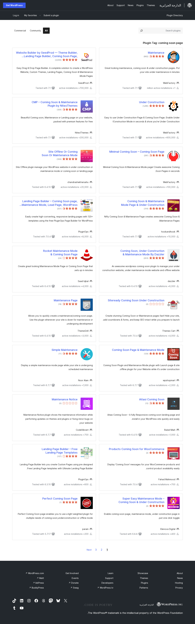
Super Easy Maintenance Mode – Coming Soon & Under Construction (141, 500)
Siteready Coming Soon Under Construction (136, 300)
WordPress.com (34, 573)
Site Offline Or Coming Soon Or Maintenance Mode (60, 153)
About (180, 573)
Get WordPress (14, 5)
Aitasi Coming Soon (151, 399)
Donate (74, 582)
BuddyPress (36, 587)
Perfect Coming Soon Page (60, 498)
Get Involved (72, 573)
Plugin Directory (175, 15)
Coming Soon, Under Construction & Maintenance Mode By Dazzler (142, 252)
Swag (74, 587)
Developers (107, 582)
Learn (110, 573)
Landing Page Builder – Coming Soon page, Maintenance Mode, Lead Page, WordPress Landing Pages (50, 203)
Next (89, 549)
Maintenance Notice (65, 399)
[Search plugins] (141, 31)
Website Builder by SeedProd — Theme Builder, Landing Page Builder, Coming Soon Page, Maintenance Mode (47, 54)
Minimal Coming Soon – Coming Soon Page (136, 151)
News (180, 578)
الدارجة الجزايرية (147, 604)
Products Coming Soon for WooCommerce (136, 449)
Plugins (144, 582)
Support (109, 578)
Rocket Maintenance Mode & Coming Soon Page (60, 252)
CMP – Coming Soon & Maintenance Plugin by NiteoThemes (55, 104)
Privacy (179, 587)
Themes (144, 578)
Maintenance (156, 52)
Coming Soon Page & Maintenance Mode (138, 349)
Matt (40, 578)
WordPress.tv (105, 587)
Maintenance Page (66, 300)
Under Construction (151, 102)
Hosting (179, 582)
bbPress (38, 582)
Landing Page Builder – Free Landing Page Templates (60, 450)
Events (75, 578)
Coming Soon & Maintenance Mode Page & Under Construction (142, 203)
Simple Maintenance (65, 349)
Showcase (143, 573)
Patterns (144, 587)
